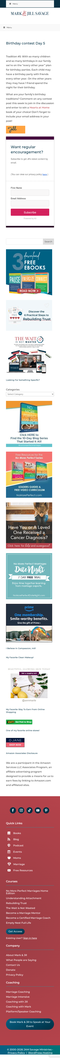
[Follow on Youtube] (38, 810)
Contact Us (13, 965)
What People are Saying (21, 960)
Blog (16, 839)
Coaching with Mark (18, 1006)
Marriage (19, 864)
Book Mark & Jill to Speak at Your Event (30, 1024)
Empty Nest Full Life (18, 922)
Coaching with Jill (17, 1001)
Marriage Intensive (18, 996)
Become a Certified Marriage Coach (28, 917)
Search (48, 241)
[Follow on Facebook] (13, 810)
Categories (13, 389)
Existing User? (14, 938)
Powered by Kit (30, 218)
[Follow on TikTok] (29, 810)
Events (17, 851)
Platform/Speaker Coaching (23, 1011)
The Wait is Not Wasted (20, 908)
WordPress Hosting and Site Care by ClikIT (34, 1054)
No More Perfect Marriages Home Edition (27, 892)
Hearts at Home (40, 107)
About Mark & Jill (16, 955)
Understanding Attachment (23, 898)
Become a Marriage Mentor (23, 913)
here (44, 174)
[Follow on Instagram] (21, 810)
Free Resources (23, 870)
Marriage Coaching (18, 991)
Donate (10, 969)
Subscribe (30, 212)
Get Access (15, 931)
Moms (17, 857)
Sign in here (30, 938)
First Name (16, 187)
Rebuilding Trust (16, 903)
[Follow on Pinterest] (46, 810)
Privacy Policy (14, 974)
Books (17, 833)
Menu (15, 4)
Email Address (18, 198)
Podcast (18, 845)
